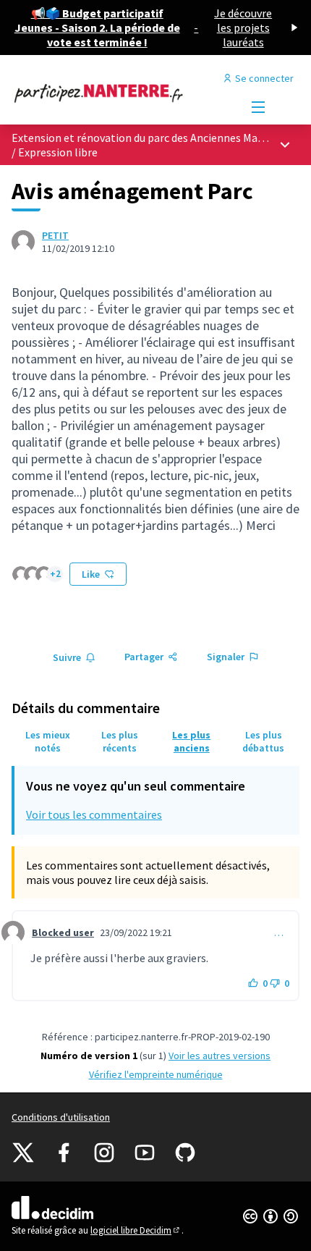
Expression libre (58, 152)
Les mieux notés (47, 741)
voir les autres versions (219, 1055)
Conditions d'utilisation (61, 1117)
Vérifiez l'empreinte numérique (156, 1074)
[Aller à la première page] (118, 93)
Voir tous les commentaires (94, 814)
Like (91, 574)
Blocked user (63, 932)
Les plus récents (119, 741)
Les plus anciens (191, 741)
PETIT (55, 235)
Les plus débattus (263, 741)
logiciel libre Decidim (136, 1230)
